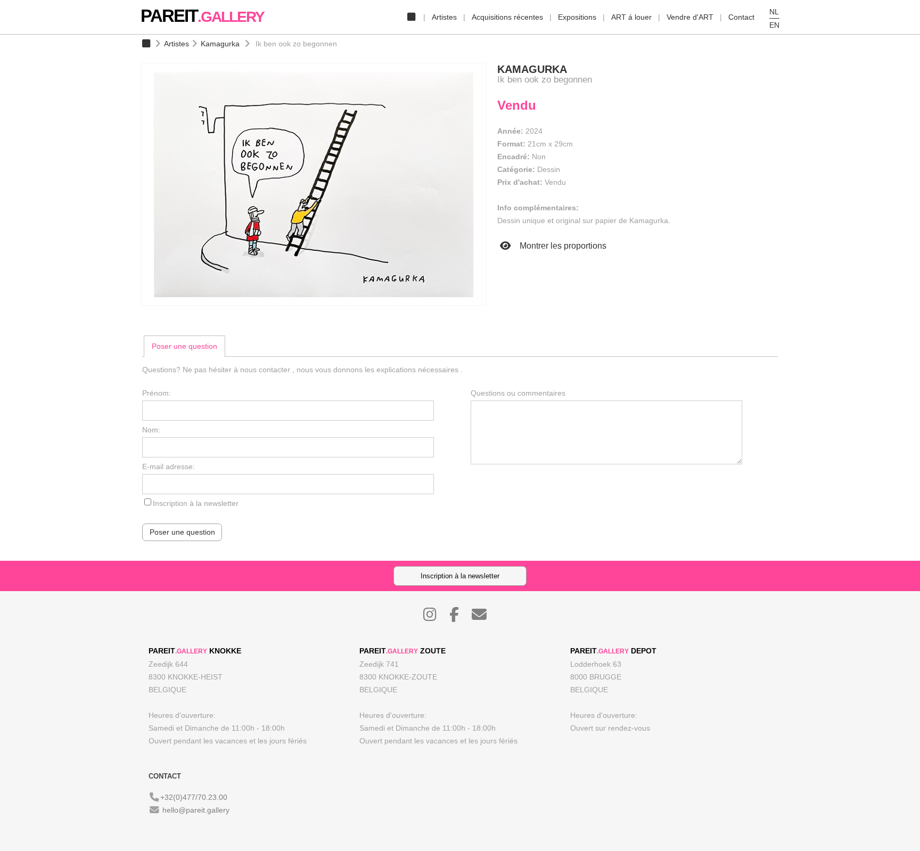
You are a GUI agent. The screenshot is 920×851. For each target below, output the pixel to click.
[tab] (184, 346)
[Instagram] (435, 617)
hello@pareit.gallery (195, 810)
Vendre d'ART (690, 17)
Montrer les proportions (562, 245)
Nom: (151, 430)
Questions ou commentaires (518, 393)
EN (774, 25)
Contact (741, 17)
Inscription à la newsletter (196, 503)
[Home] (411, 17)
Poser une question (184, 346)
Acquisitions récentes (507, 17)
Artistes (444, 17)
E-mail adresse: (168, 466)
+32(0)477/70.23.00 (193, 797)
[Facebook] (459, 617)
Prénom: (156, 393)
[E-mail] (484, 617)
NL (774, 11)
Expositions (577, 17)
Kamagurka (220, 43)
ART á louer (631, 17)
